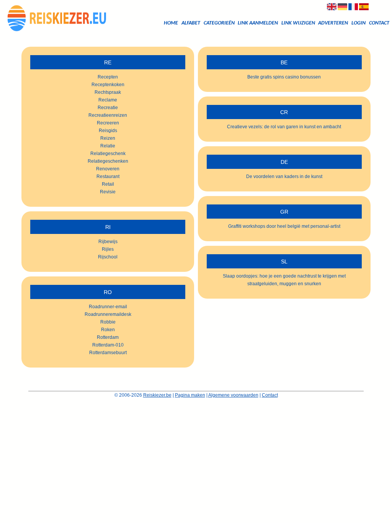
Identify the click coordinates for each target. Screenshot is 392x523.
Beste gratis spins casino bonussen (284, 77)
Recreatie (108, 107)
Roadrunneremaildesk (108, 314)
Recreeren (108, 123)
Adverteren (333, 23)
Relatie (107, 146)
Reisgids (108, 130)
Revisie (108, 191)
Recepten (108, 77)
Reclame (107, 100)
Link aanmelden (258, 23)
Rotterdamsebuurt (108, 352)
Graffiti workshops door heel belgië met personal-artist (284, 226)
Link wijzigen (298, 23)
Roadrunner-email (108, 306)
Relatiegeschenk (108, 153)
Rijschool (108, 257)
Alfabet (190, 23)
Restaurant (107, 176)
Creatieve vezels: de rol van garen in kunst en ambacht (284, 126)
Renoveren (107, 169)
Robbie (108, 322)
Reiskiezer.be (157, 395)
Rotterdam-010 (108, 345)
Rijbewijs (108, 241)
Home (171, 23)
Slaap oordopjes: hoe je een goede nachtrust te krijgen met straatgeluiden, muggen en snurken (284, 279)
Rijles (108, 249)
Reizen (107, 138)
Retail (108, 184)
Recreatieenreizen (107, 115)
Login (358, 23)
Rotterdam (108, 337)
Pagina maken (190, 395)
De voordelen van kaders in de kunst (284, 176)
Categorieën (219, 23)
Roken (108, 329)
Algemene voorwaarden (233, 395)
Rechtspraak (108, 92)
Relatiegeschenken (108, 161)
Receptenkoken (107, 84)
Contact (379, 23)
